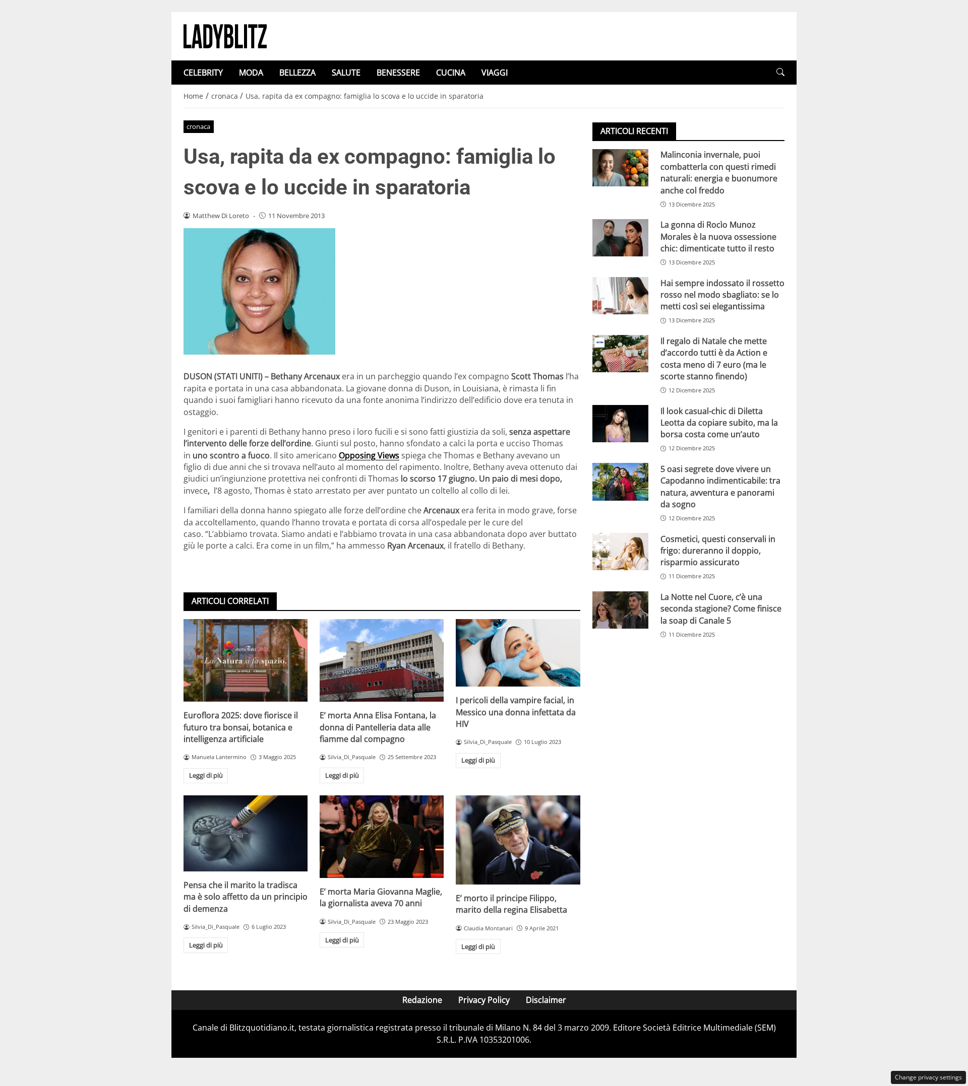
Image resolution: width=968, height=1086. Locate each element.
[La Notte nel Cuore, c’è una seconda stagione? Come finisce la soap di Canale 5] (620, 610)
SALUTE (346, 72)
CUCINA (450, 72)
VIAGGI (494, 72)
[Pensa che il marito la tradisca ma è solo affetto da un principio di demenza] (246, 833)
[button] (780, 72)
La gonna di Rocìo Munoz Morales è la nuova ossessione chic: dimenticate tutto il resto (718, 236)
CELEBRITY (203, 72)
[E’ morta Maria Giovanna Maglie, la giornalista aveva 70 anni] (382, 836)
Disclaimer (546, 999)
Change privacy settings (928, 1077)
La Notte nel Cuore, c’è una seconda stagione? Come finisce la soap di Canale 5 (720, 608)
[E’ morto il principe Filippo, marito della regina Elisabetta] (518, 840)
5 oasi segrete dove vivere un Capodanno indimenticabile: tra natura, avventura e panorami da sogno (720, 486)
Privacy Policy (484, 999)
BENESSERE (398, 72)
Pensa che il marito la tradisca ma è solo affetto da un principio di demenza (246, 896)
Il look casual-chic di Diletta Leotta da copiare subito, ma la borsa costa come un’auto (719, 422)
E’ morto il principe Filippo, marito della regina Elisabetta (511, 904)
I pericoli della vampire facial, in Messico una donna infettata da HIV (516, 712)
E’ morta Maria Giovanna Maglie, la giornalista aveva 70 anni (381, 897)
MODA (251, 72)
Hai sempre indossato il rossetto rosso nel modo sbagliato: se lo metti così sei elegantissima (722, 294)
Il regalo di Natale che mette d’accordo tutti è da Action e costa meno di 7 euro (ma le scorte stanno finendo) (713, 358)
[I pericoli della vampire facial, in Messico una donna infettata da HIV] (518, 653)
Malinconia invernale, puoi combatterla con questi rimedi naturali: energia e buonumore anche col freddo (718, 172)
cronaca (198, 126)
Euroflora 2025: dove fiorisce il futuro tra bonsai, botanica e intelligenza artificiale (241, 727)
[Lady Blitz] (225, 35)
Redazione (422, 999)
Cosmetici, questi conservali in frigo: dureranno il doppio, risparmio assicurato (717, 550)
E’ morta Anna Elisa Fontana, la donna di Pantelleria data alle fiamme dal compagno (378, 727)
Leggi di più (206, 775)
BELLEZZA (297, 72)
